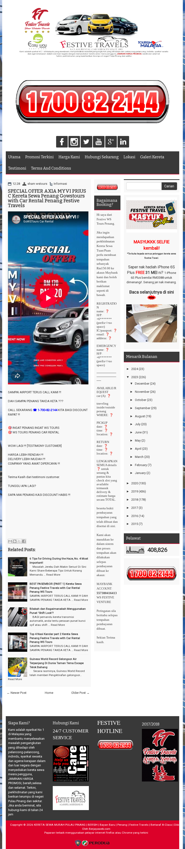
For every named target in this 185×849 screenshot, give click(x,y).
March (139, 457)
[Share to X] (19, 541)
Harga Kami (69, 157)
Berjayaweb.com (99, 829)
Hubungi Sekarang (102, 157)
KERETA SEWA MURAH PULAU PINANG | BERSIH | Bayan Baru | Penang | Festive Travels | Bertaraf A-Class (103, 824)
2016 (134, 516)
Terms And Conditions (51, 168)
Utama (14, 157)
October (140, 400)
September (142, 408)
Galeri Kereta (152, 157)
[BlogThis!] (14, 541)
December (142, 383)
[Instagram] (74, 142)
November (142, 392)
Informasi (60, 183)
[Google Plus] (111, 142)
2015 (134, 524)
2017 (134, 508)
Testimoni (17, 168)
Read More (53, 574)
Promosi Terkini (39, 157)
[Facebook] (62, 142)
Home (49, 693)
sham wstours (37, 183)
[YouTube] (99, 142)
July (137, 424)
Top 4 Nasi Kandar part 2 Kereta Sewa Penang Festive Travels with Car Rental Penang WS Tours (55, 638)
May (138, 440)
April (138, 448)
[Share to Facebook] (23, 541)
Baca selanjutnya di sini (151, 292)
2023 (134, 377)
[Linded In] (123, 142)
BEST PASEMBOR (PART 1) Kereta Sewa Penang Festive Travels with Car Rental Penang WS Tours (56, 587)
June (138, 432)
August (140, 416)
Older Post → (80, 693)
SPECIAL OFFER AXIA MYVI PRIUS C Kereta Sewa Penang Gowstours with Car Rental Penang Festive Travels (47, 198)
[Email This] (10, 541)
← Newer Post (16, 693)
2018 (134, 499)
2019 (134, 491)
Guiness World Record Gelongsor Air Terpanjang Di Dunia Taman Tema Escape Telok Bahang (57, 663)
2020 (134, 483)
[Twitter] (86, 142)
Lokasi (129, 157)
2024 (134, 369)
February (141, 465)
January (140, 473)
